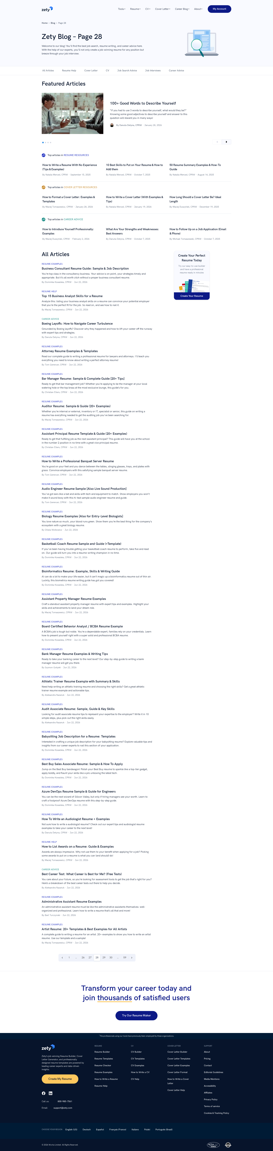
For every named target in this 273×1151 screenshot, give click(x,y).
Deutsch (87, 1129)
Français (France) (117, 1129)
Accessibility (210, 1086)
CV (147, 9)
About (197, 9)
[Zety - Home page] (47, 9)
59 (124, 957)
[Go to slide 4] (50, 142)
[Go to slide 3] (48, 142)
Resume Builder (102, 1052)
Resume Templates (103, 1058)
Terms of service (212, 1106)
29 (104, 957)
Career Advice (176, 70)
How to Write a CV (140, 1072)
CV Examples (137, 1065)
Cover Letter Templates (178, 1058)
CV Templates (138, 1058)
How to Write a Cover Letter (178, 1081)
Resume (134, 9)
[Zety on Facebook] (44, 1094)
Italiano (135, 1129)
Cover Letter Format (177, 1072)
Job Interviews (153, 70)
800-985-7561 (65, 1101)
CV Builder (136, 1052)
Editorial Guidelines (213, 1072)
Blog (53, 23)
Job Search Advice (127, 70)
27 (90, 957)
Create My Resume (60, 1079)
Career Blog (181, 9)
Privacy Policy (210, 1099)
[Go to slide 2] (45, 142)
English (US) (71, 1129)
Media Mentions (211, 1079)
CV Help (135, 1079)
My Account (219, 8)
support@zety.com (63, 1108)
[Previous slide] (217, 141)
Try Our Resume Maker (136, 1015)
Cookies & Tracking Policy (216, 1113)
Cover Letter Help (176, 1090)
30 (110, 957)
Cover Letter (162, 9)
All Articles (48, 70)
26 (83, 957)
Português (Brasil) (164, 1129)
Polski (147, 1129)
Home (45, 23)
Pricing (207, 1058)
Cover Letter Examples (178, 1065)
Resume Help (69, 70)
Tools (121, 9)
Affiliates (208, 1092)
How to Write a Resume (106, 1079)
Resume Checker (102, 1065)
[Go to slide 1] (43, 142)
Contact (208, 1065)
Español (100, 1129)
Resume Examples (103, 1072)
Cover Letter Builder (177, 1052)
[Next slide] (226, 141)
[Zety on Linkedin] (50, 1094)
